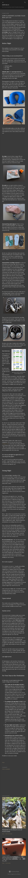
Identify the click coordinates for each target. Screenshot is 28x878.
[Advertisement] (14, 782)
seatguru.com (5, 443)
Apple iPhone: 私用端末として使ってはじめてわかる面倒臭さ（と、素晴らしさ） (13, 859)
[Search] (25, 2)
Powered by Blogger (15, 871)
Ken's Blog (5, 5)
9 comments (7, 863)
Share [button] (3, 762)
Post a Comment (6, 769)
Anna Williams (18, 874)
